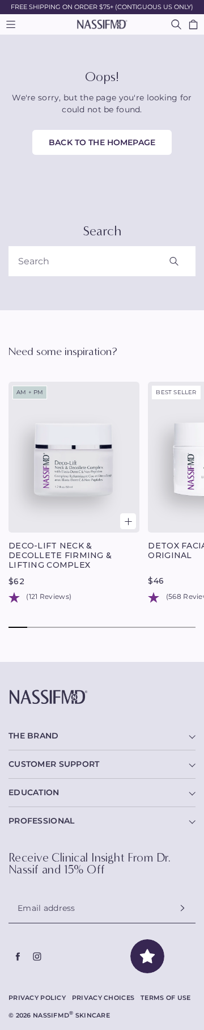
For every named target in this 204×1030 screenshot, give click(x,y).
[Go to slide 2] (36, 627)
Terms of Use (165, 998)
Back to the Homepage (102, 142)
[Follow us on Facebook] (18, 956)
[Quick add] (128, 521)
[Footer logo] (102, 697)
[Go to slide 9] (167, 627)
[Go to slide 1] (17, 627)
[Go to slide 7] (130, 627)
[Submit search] (186, 261)
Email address (46, 908)
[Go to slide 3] (55, 627)
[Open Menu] (10, 24)
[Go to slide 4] (74, 627)
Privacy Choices (103, 998)
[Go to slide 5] (92, 627)
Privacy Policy (37, 998)
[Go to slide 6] (111, 627)
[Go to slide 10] (186, 627)
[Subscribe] (182, 908)
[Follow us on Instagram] (37, 956)
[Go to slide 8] (148, 627)
